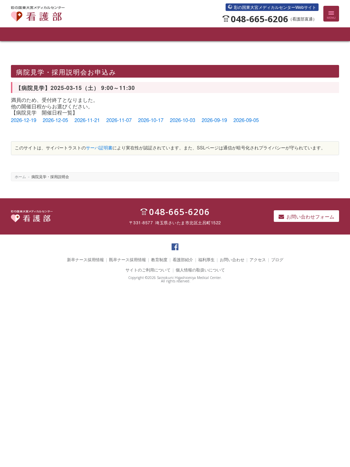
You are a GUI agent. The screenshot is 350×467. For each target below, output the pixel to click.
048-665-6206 (274, 19)
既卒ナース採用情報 (127, 259)
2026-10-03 (182, 119)
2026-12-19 (23, 119)
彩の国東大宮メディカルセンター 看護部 (37, 21)
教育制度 (159, 259)
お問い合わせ (232, 259)
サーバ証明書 (99, 147)
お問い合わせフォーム (310, 216)
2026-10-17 (150, 119)
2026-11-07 (119, 119)
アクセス (258, 259)
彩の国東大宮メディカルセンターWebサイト (275, 7)
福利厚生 (206, 259)
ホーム (20, 176)
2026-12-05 (55, 119)
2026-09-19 (214, 119)
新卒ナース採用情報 (85, 259)
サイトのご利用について (148, 269)
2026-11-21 (87, 119)
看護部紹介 (183, 259)
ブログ (277, 259)
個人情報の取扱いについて (200, 269)
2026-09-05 (246, 119)
